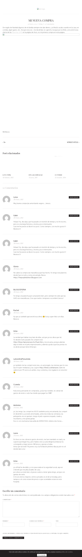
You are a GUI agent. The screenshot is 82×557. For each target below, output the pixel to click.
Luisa (15, 197)
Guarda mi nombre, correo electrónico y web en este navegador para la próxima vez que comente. (36, 533)
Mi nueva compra (41, 20)
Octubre (58, 175)
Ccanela (16, 384)
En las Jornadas (35, 175)
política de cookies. (67, 552)
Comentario (7, 499)
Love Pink (7, 175)
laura (15, 433)
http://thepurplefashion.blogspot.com (27, 277)
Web (57, 521)
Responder (74, 197)
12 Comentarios (49, 24)
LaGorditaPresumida (21, 359)
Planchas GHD (17, 32)
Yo (4, 142)
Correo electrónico (36, 521)
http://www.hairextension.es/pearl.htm (28, 342)
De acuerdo (42, 555)
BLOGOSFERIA (19, 289)
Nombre (6, 521)
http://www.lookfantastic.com (50, 368)
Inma (15, 331)
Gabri (15, 215)
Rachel (16, 310)
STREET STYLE (72, 142)
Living (41, 24)
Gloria (15, 266)
